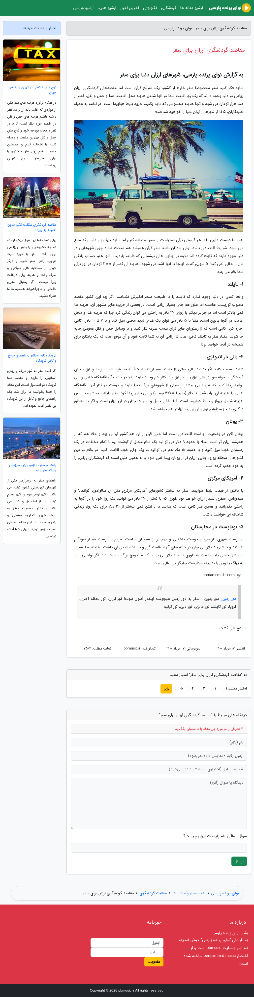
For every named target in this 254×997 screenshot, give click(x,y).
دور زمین (229, 599)
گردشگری (168, 8)
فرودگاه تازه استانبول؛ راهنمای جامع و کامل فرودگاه (32, 358)
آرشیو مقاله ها (191, 8)
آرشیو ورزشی (83, 8)
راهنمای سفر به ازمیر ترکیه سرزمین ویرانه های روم (32, 468)
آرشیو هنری (107, 8)
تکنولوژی (150, 8)
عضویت (154, 961)
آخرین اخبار (129, 8)
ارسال (239, 861)
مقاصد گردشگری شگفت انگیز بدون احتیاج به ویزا (31, 227)
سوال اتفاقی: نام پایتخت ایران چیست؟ (215, 836)
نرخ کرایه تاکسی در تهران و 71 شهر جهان (32, 90)
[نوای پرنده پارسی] (230, 8)
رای (166, 689)
